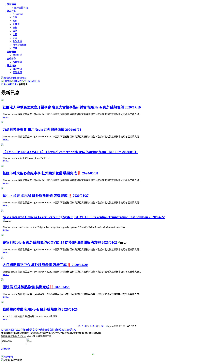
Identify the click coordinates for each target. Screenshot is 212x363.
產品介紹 (20, 329)
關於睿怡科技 (21, 7)
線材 (15, 27)
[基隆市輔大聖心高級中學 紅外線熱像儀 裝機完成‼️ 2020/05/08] (2, 166)
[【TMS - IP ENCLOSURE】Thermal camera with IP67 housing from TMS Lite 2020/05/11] (2, 145)
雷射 (15, 31)
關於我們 (10, 329)
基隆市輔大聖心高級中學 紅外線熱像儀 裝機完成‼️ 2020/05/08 (50, 173)
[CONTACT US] (31, 81)
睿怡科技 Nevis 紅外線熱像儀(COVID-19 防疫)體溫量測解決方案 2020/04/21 (60, 242)
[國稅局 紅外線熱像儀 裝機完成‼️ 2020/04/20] (2, 280)
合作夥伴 (17, 62)
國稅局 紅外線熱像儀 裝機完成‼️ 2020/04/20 (36, 287)
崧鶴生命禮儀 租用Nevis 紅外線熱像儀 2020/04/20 (40, 309)
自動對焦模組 (20, 45)
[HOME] (5, 81)
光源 (15, 38)
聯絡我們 (49, 329)
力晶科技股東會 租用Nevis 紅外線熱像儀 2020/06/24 (42, 130)
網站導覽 (71, 329)
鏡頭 (15, 20)
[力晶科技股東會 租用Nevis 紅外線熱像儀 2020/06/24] (2, 122)
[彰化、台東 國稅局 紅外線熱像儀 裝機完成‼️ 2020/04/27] (2, 188)
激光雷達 (17, 41)
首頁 (3, 84)
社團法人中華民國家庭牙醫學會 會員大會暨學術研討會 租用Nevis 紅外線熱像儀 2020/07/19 (72, 107)
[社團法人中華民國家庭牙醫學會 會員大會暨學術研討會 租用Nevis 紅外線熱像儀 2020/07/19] (2, 100)
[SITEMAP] (16, 81)
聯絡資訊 (17, 69)
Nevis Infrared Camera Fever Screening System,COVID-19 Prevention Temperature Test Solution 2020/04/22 (84, 217)
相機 (15, 17)
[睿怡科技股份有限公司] (14, 78)
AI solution (18, 14)
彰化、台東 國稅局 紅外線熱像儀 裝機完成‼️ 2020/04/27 (46, 195)
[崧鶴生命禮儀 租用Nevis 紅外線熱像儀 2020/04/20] (2, 302)
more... (6, 117)
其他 (15, 48)
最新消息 (12, 84)
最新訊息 (17, 55)
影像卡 (16, 24)
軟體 (15, 34)
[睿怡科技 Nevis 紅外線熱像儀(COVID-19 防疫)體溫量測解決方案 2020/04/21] (2, 235)
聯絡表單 (17, 72)
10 (102, 326)
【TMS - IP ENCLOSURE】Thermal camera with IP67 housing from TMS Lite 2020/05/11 (70, 152)
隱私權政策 (60, 329)
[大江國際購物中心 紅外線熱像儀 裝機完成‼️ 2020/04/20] (2, 258)
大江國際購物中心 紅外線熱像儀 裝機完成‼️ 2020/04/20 (45, 265)
